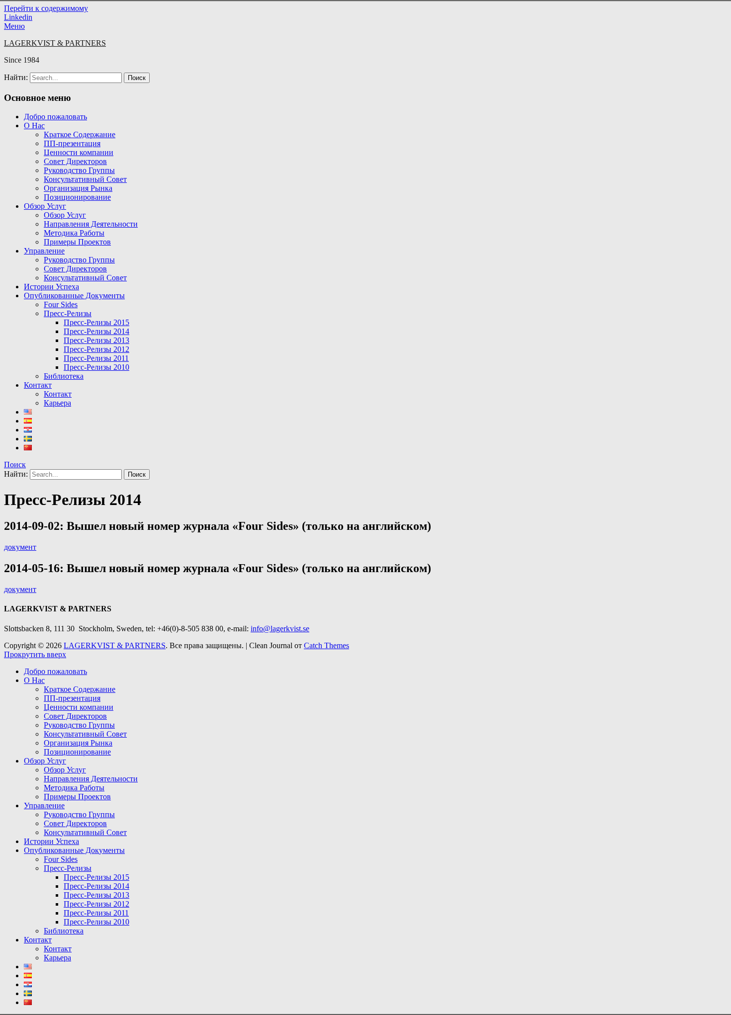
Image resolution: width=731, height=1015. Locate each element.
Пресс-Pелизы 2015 (96, 322)
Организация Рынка (78, 188)
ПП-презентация (72, 143)
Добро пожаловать (55, 116)
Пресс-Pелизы (67, 313)
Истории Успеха (51, 286)
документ (20, 547)
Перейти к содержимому (46, 8)
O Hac (34, 125)
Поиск (15, 464)
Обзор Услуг (45, 206)
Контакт (38, 385)
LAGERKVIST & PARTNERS (55, 43)
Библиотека (64, 376)
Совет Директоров (75, 161)
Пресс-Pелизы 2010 (96, 367)
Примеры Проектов (77, 242)
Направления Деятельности (91, 224)
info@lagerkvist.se (280, 628)
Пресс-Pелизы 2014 (96, 331)
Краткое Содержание (79, 134)
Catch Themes (326, 645)
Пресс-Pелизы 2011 (96, 358)
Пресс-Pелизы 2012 (96, 349)
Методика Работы (74, 233)
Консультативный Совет (85, 179)
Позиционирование (77, 197)
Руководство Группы (79, 170)
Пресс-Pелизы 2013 (96, 340)
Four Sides (61, 304)
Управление (44, 251)
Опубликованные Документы (74, 295)
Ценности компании (78, 152)
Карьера (57, 403)
